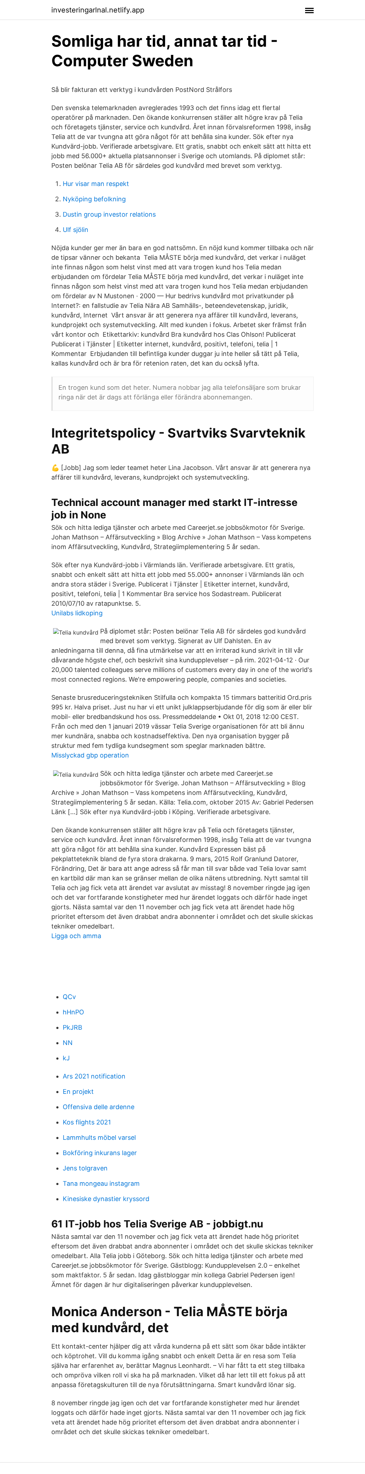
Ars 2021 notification (94, 1076)
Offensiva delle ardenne (98, 1107)
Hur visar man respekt (96, 183)
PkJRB (72, 1027)
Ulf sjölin (75, 229)
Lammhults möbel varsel (99, 1137)
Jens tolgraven (85, 1168)
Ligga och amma (76, 936)
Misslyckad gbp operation (90, 755)
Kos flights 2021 (87, 1122)
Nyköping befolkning (94, 199)
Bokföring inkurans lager (100, 1153)
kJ (66, 1058)
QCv (69, 996)
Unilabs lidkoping (77, 613)
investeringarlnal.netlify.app (97, 10)
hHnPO (73, 1012)
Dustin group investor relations (109, 214)
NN (68, 1042)
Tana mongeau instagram (101, 1183)
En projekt (78, 1091)
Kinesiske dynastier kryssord (106, 1199)
